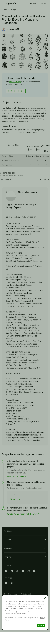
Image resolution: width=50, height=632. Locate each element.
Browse (33, 3)
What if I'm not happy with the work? (23, 514)
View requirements (15, 476)
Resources (8, 548)
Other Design (15, 82)
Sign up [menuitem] (43, 3)
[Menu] (3, 3)
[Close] (45, 598)
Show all (13, 499)
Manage (41, 625)
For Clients (8, 531)
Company (7, 557)
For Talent (7, 540)
